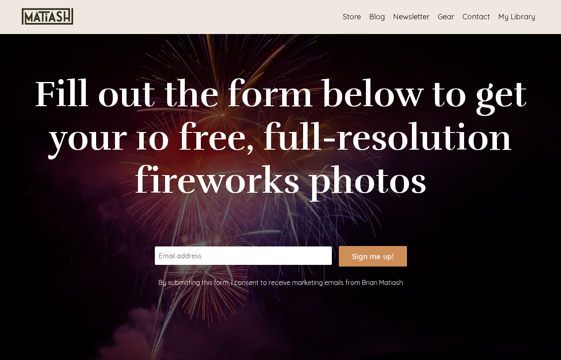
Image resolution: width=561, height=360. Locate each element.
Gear (446, 16)
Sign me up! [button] (373, 256)
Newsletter (411, 16)
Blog (377, 16)
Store (352, 16)
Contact (476, 16)
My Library (516, 16)
